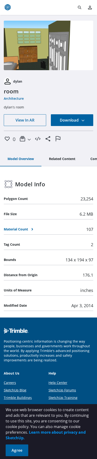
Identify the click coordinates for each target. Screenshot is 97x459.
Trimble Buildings (18, 397)
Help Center (57, 382)
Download (70, 120)
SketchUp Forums (62, 390)
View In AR (25, 120)
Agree (17, 450)
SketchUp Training (62, 397)
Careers (10, 382)
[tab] (20, 159)
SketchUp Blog (15, 390)
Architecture (14, 98)
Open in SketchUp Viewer (48, 45)
